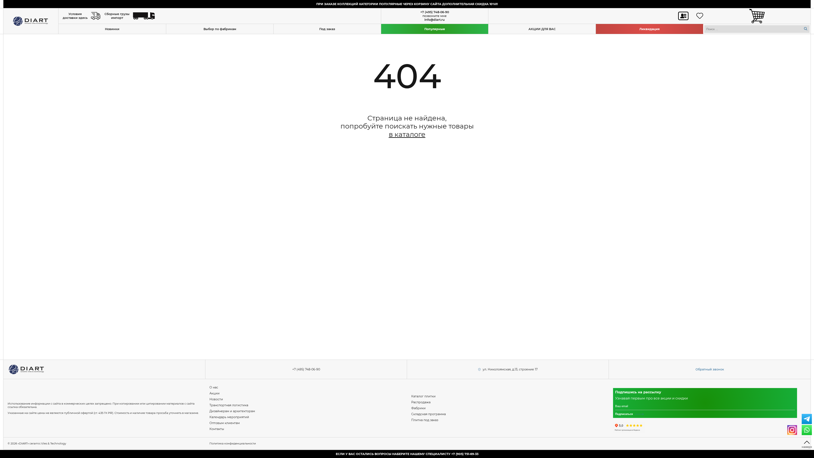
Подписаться (624, 414)
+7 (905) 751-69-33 (464, 454)
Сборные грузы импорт (117, 16)
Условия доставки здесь (75, 16)
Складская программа (428, 414)
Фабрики (418, 408)
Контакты (216, 429)
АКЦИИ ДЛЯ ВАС (542, 29)
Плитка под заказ (424, 420)
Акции (214, 393)
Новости (216, 399)
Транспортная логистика (228, 405)
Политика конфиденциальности (232, 443)
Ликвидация (649, 29)
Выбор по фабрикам (220, 29)
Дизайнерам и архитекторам (232, 411)
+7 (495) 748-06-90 (434, 12)
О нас (213, 387)
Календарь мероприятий (229, 417)
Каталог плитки (423, 396)
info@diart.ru (434, 20)
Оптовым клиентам (224, 423)
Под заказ (327, 29)
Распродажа (421, 402)
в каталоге (407, 134)
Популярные (434, 29)
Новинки (112, 29)
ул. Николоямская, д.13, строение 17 (510, 369)
